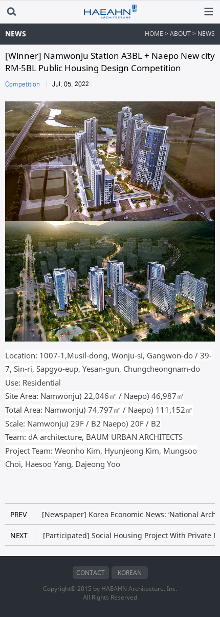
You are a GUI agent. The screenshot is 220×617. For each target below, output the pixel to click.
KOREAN (130, 572)
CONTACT (90, 572)
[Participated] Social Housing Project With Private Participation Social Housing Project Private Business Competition (112, 535)
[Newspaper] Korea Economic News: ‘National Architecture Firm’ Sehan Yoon (112, 514)
